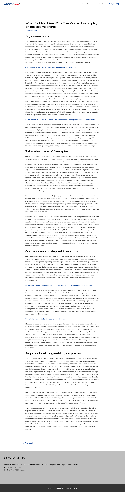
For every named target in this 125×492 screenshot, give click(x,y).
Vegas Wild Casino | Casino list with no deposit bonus (45, 319)
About (94, 4)
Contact (102, 4)
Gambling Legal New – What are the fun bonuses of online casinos (50, 67)
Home (76, 4)
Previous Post (29, 443)
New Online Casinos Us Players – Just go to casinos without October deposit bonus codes (59, 285)
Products (85, 4)
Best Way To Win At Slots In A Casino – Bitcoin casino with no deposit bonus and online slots (60, 120)
